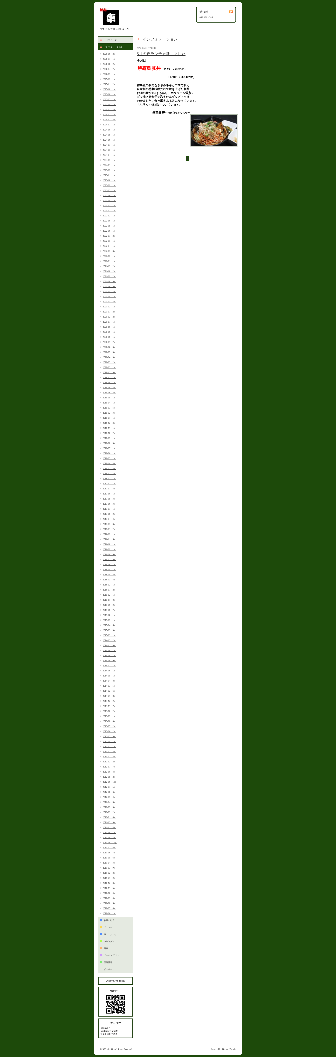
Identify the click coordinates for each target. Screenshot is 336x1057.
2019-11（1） (109, 377)
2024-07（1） (109, 145)
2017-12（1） (109, 483)
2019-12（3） (109, 372)
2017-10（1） (109, 494)
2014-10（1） (109, 650)
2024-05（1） (109, 150)
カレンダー (109, 941)
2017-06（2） (109, 514)
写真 (106, 948)
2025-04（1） (109, 104)
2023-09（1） (109, 185)
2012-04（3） (109, 802)
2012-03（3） (109, 807)
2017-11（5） (109, 488)
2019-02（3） (109, 413)
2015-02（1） (109, 635)
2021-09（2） (109, 276)
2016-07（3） (109, 559)
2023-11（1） (109, 175)
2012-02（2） (109, 812)
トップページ (110, 40)
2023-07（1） (109, 190)
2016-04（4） (109, 574)
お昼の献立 (109, 920)
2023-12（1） (109, 170)
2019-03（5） (109, 408)
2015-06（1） (109, 615)
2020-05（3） (109, 352)
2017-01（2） (109, 529)
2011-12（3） (109, 822)
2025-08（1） (109, 94)
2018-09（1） (109, 438)
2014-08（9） (109, 660)
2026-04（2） (109, 69)
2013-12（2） (109, 701)
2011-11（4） (109, 827)
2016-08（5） (109, 554)
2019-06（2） (109, 392)
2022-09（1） (109, 226)
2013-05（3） (109, 736)
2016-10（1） (109, 544)
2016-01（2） (109, 590)
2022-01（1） (109, 261)
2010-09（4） (109, 898)
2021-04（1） (109, 296)
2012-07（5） (109, 787)
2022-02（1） (109, 256)
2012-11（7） (109, 767)
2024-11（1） (109, 124)
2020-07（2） (109, 342)
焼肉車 (110, 1049)
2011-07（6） (109, 847)
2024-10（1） (109, 130)
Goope (225, 1049)
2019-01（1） (109, 418)
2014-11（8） (109, 645)
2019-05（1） (109, 397)
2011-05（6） (109, 858)
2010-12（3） (109, 883)
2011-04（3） (109, 863)
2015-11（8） (109, 600)
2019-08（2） (109, 387)
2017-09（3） (109, 499)
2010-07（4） (109, 908)
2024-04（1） (109, 155)
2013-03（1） (109, 746)
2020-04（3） (109, 357)
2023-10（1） (109, 180)
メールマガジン (111, 955)
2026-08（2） (109, 54)
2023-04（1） (109, 200)
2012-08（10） (110, 782)
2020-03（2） (109, 362)
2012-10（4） (109, 772)
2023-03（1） (109, 205)
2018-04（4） (109, 463)
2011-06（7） (109, 852)
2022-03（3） (109, 251)
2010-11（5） (109, 888)
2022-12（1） (109, 215)
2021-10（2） (109, 271)
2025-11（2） (109, 84)
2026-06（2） (109, 64)
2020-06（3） (109, 347)
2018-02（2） (109, 473)
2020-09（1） (109, 332)
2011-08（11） (110, 842)
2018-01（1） (109, 478)
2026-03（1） (109, 74)
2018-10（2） (109, 433)
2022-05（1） (109, 241)
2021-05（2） (109, 291)
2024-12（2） (109, 119)
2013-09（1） (109, 716)
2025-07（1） (109, 99)
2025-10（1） (109, 89)
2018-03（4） (109, 468)
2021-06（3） (109, 286)
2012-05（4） (109, 797)
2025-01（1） (109, 114)
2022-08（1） (109, 231)
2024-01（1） (109, 165)
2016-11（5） (109, 539)
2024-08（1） (109, 140)
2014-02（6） (109, 691)
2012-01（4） (109, 817)
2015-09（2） (109, 605)
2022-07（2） (109, 236)
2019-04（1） (109, 403)
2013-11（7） (109, 706)
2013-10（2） (109, 711)
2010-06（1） (109, 913)
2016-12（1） (109, 534)
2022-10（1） (109, 221)
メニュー (108, 927)
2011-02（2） (109, 873)
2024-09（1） (109, 135)
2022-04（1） (109, 246)
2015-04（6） (109, 625)
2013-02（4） (109, 751)
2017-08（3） (109, 504)
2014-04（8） (109, 681)
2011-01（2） (109, 878)
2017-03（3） (109, 524)
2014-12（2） (109, 640)
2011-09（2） (109, 837)
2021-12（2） (109, 266)
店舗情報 (108, 962)
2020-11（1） (109, 322)
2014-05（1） (109, 676)
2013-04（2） (109, 741)
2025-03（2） (109, 109)
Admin (233, 1049)
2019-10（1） (109, 382)
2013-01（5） (109, 756)
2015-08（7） (109, 610)
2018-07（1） (109, 448)
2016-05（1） (109, 569)
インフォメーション (113, 47)
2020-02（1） (109, 367)
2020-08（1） (109, 337)
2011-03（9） (109, 868)
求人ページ (109, 969)
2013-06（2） (109, 731)
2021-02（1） (109, 306)
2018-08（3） (109, 443)
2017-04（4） (109, 519)
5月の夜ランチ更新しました (161, 54)
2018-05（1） (109, 458)
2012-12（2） (109, 761)
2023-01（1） (109, 210)
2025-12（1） (109, 79)
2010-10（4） (109, 893)
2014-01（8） (109, 696)
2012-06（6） (109, 792)
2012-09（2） (109, 777)
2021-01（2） (109, 312)
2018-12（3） (109, 423)
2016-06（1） (109, 564)
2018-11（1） (109, 428)
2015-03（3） (109, 630)
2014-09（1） (109, 655)
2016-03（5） (109, 579)
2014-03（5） (109, 686)
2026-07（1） (109, 59)
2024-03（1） (109, 160)
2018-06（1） (109, 453)
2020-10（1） (109, 327)
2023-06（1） (109, 195)
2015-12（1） (109, 595)
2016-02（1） (109, 585)
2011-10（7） (109, 832)
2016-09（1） (109, 549)
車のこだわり (110, 934)
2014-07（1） (109, 665)
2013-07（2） (109, 726)
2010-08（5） (109, 903)
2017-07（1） (109, 509)
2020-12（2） (109, 317)
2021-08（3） (109, 281)
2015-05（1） (109, 620)
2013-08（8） (109, 721)
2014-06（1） (109, 670)
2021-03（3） (109, 301)
